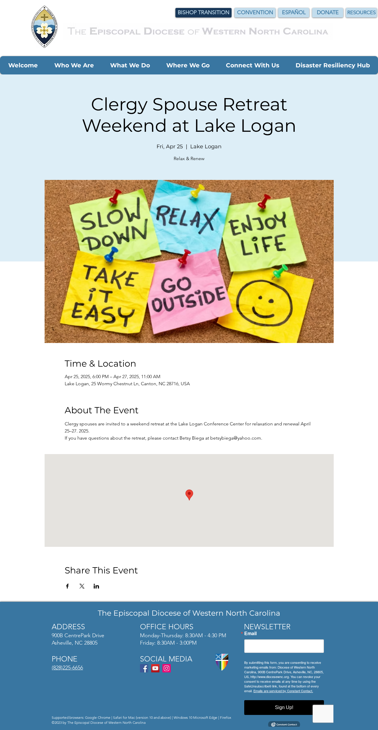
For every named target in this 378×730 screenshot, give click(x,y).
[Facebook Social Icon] (144, 668)
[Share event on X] (82, 586)
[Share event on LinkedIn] (96, 586)
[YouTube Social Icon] (155, 668)
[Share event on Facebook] (67, 586)
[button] (23, 65)
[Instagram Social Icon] (166, 668)
